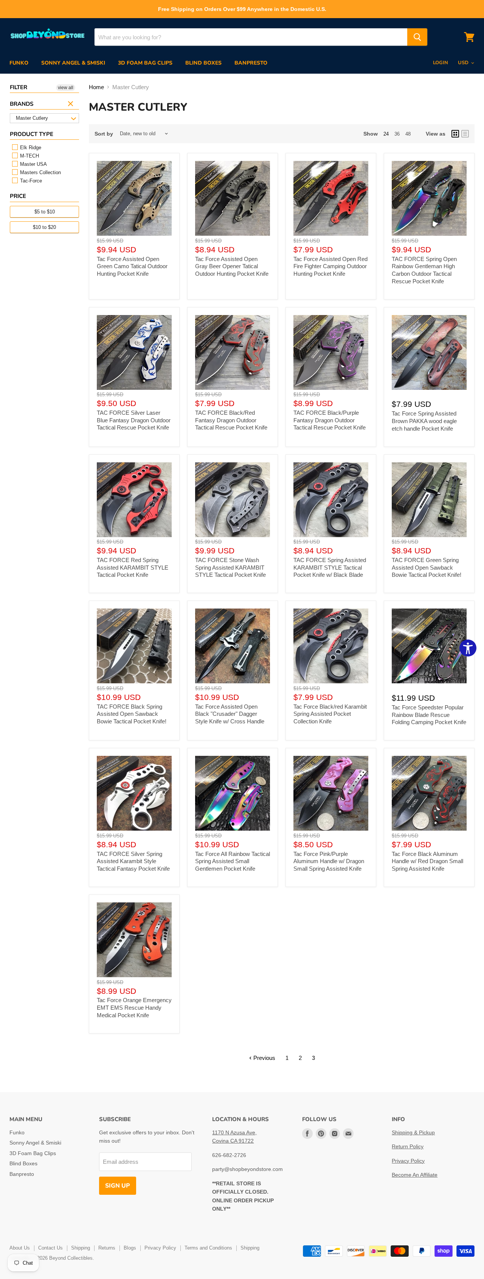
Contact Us (50, 1248)
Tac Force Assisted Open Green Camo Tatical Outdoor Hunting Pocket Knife (132, 266)
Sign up (117, 1186)
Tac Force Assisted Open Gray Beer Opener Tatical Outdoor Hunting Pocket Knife (231, 266)
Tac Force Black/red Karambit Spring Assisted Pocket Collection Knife (330, 713)
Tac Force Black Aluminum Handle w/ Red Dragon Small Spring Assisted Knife (427, 861)
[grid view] (455, 133)
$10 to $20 (44, 227)
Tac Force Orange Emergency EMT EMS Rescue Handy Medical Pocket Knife (134, 1007)
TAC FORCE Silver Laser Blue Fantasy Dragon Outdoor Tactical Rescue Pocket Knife (134, 420)
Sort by (104, 134)
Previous (263, 1058)
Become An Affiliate (414, 1175)
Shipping (80, 1248)
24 (386, 134)
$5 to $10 (44, 212)
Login (440, 62)
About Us (19, 1248)
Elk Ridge (30, 147)
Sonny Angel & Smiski (73, 62)
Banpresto (250, 62)
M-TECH (29, 156)
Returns (106, 1248)
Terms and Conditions (208, 1248)
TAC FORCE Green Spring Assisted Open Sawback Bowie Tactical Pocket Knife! (426, 567)
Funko (18, 62)
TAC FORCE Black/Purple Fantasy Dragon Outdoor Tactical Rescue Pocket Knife (329, 420)
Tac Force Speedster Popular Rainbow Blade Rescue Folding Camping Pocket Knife (429, 714)
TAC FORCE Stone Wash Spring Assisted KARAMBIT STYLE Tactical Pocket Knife (230, 567)
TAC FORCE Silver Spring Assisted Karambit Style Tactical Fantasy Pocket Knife (133, 861)
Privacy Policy (408, 1161)
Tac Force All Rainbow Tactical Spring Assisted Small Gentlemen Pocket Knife (232, 861)
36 (397, 134)
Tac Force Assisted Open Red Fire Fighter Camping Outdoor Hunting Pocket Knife (330, 266)
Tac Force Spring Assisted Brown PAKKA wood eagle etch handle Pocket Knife (424, 420)
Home (96, 87)
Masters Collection (40, 172)
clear (71, 104)
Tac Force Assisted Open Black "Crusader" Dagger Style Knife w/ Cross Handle (229, 713)
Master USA (33, 164)
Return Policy (408, 1146)
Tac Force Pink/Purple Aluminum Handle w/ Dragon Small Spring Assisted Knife (328, 861)
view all (65, 87)
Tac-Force (30, 181)
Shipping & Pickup (413, 1132)
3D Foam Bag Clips (145, 62)
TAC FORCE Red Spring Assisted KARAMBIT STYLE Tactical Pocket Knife (132, 567)
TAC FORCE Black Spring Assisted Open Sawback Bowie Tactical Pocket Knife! (131, 713)
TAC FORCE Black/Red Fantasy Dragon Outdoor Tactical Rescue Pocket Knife (231, 420)
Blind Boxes (203, 62)
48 (408, 134)
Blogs (130, 1248)
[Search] (417, 37)
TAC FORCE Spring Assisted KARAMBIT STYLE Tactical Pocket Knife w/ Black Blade (329, 567)
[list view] (465, 133)
